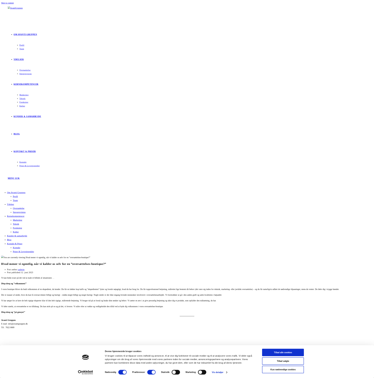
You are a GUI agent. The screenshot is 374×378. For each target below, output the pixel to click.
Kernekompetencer (15, 216)
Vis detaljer (217, 372)
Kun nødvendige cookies (283, 369)
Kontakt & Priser (14, 244)
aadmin (21, 269)
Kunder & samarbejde (17, 236)
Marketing (17, 220)
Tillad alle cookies (283, 352)
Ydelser (10, 204)
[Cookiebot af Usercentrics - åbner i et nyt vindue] (85, 372)
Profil (15, 196)
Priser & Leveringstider (23, 251)
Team (15, 200)
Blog (9, 240)
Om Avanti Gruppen (16, 192)
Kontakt (16, 247)
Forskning (17, 228)
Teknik (16, 224)
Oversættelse (18, 208)
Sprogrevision (19, 212)
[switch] (151, 372)
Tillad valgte (283, 361)
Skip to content (7, 3)
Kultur (16, 232)
